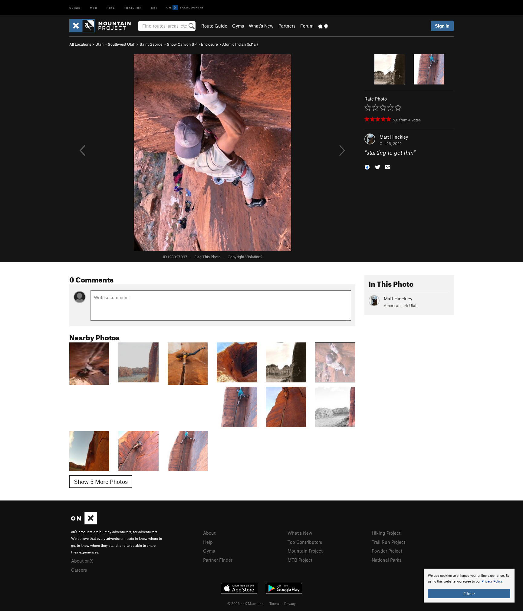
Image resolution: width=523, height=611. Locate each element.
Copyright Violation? (245, 256)
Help (208, 542)
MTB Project (300, 560)
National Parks (386, 560)
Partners (286, 25)
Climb (75, 7)
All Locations (80, 44)
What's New (261, 25)
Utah (99, 44)
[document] (469, 585)
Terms (274, 603)
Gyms (238, 25)
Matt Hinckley (394, 137)
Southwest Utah (121, 44)
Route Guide (214, 25)
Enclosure (209, 44)
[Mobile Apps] (323, 25)
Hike (111, 7)
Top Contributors (305, 542)
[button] (367, 166)
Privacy (290, 603)
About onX (82, 560)
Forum (307, 25)
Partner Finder (217, 560)
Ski (154, 7)
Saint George (151, 44)
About (209, 533)
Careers (79, 570)
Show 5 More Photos (101, 481)
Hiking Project (386, 533)
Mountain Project (305, 550)
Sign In (442, 25)
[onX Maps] (84, 522)
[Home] (103, 25)
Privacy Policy (492, 581)
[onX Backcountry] (185, 8)
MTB (93, 7)
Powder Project (387, 550)
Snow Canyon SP (182, 44)
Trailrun (133, 7)
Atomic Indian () (240, 44)
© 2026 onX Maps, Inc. (245, 603)
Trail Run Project (388, 542)
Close (469, 593)
